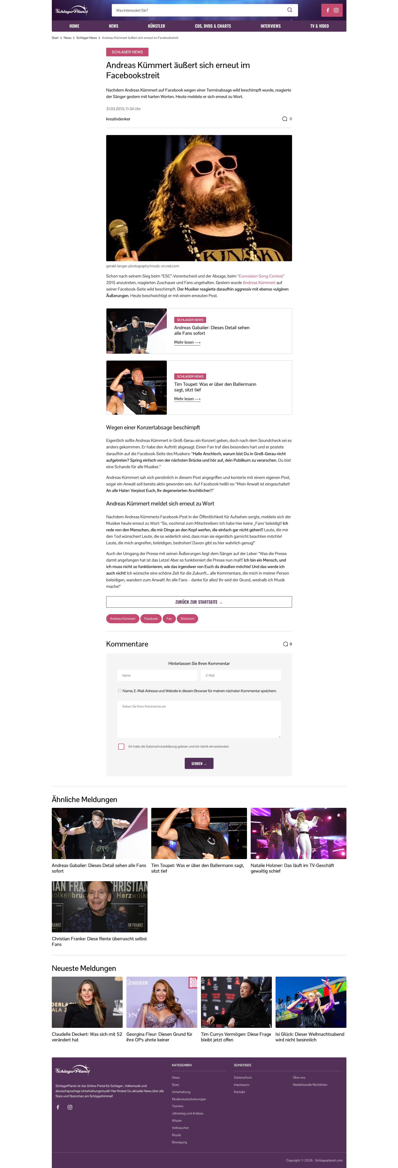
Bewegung (179, 1142)
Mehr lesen (184, 342)
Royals (176, 1135)
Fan (169, 618)
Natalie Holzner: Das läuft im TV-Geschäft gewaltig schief (292, 868)
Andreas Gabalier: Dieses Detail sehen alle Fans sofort (212, 330)
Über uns (299, 1077)
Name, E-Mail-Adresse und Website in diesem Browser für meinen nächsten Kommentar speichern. (200, 690)
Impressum (241, 1085)
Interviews (271, 26)
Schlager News (86, 38)
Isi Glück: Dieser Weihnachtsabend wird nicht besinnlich (310, 1037)
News (113, 26)
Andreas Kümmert (259, 282)
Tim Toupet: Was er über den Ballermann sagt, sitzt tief (215, 387)
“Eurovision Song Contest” (261, 276)
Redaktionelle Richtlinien (310, 1085)
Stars (175, 1085)
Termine (177, 1106)
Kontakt (239, 1092)
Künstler (156, 26)
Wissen (177, 1120)
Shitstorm (187, 618)
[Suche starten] (290, 10)
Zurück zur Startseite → (199, 602)
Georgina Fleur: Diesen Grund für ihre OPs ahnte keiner (159, 1037)
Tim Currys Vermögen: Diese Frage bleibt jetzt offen (236, 1037)
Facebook (151, 618)
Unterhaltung (181, 1092)
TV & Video (319, 26)
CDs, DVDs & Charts (213, 26)
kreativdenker (118, 119)
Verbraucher (180, 1128)
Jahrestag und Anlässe (187, 1113)
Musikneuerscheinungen (189, 1099)
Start (55, 38)
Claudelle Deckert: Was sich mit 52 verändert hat (87, 1037)
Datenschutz (243, 1077)
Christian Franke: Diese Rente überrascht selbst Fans (99, 941)
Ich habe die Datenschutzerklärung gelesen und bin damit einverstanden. (179, 746)
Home (74, 26)
